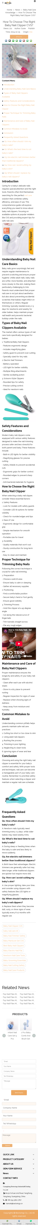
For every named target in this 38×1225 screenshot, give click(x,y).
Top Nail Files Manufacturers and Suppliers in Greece (27, 1000)
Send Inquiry (19, 1092)
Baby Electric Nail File (12, 950)
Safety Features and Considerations (19, 101)
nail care (28, 195)
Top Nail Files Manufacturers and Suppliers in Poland (27, 994)
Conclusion (8, 133)
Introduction (9, 85)
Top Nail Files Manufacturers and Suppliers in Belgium (10, 997)
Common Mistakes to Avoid (15, 129)
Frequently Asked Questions (16, 137)
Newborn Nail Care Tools (14, 955)
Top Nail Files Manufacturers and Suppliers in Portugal (10, 1003)
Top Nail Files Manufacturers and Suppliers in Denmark (10, 1000)
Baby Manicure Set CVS (13, 941)
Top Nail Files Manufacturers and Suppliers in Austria (27, 1003)
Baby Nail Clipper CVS (12, 926)
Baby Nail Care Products (13, 970)
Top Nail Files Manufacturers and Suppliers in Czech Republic (10, 994)
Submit (7, 1145)
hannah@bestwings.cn (14, 1204)
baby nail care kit (10, 931)
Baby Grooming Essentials (14, 960)
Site (30, 32)
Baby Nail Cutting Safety (14, 965)
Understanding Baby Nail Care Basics (20, 89)
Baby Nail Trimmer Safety (14, 936)
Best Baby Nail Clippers (13, 946)
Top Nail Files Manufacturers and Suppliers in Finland (27, 997)
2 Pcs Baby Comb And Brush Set (12, 1035)
